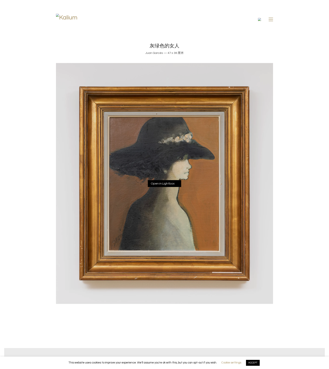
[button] (271, 19)
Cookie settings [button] (231, 362)
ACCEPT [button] (252, 362)
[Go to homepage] (83, 19)
